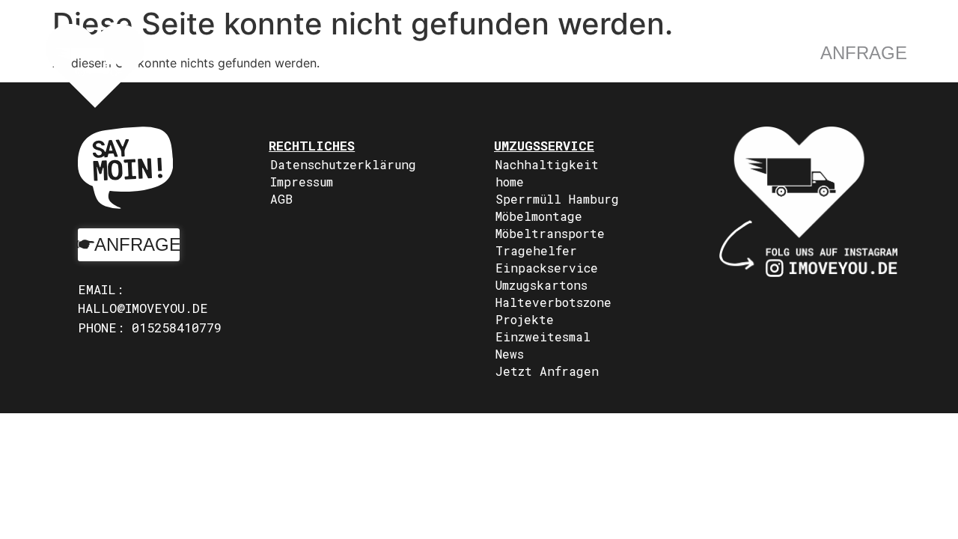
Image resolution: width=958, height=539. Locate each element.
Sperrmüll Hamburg (557, 199)
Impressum (301, 181)
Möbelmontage (538, 216)
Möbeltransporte (550, 233)
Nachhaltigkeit (547, 164)
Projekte (524, 319)
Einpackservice (546, 267)
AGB (281, 199)
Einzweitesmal (543, 336)
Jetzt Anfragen (547, 371)
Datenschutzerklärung (343, 164)
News (509, 354)
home (509, 181)
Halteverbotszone (553, 302)
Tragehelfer (536, 250)
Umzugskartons (541, 285)
